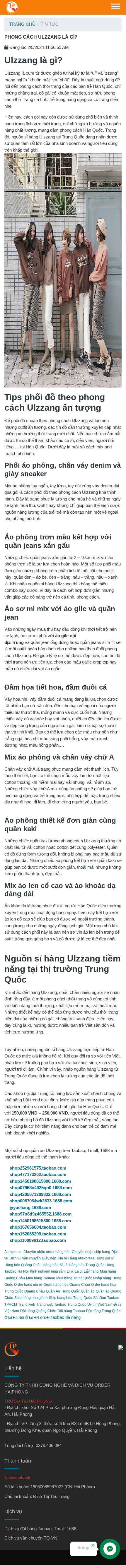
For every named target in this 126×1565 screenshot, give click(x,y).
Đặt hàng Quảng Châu (38, 1311)
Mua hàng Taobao (40, 1278)
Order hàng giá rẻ (28, 1285)
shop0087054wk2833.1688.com (41, 1200)
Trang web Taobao (51, 1304)
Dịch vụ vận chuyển (25, 1258)
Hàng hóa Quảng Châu (23, 1265)
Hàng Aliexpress (81, 1258)
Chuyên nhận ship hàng (91, 1252)
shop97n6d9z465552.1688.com (40, 1213)
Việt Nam (105, 1304)
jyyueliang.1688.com (30, 1207)
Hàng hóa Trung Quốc (86, 1265)
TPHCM (10, 1304)
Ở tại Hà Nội (14, 1318)
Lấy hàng (91, 1271)
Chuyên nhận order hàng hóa (47, 1252)
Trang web (26, 1304)
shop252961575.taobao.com (38, 1167)
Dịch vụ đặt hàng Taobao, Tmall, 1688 (40, 1528)
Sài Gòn (99, 1298)
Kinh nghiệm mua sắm (48, 1271)
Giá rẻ (62, 1258)
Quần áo (88, 1291)
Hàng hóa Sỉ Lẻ (55, 1265)
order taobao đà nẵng (60, 1317)
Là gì (79, 1271)
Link (70, 1271)
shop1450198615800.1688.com (40, 1181)
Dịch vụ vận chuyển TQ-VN (30, 1537)
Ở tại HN (32, 1318)
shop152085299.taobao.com (38, 1233)
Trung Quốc (76, 1304)
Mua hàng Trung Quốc (74, 1278)
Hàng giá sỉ (105, 1258)
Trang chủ (22, 24)
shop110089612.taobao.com (38, 1240)
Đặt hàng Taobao (71, 1311)
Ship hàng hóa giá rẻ (31, 1298)
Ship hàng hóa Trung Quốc (70, 1298)
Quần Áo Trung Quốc (63, 1291)
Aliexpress (12, 1252)
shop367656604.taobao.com (38, 1227)
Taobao (113, 1298)
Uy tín (91, 1304)
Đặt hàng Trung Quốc (103, 1311)
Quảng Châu (34, 1291)
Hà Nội (23, 1271)
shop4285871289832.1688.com (40, 1194)
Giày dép (49, 1258)
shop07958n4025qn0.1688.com (41, 1187)
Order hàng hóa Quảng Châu (66, 1285)
